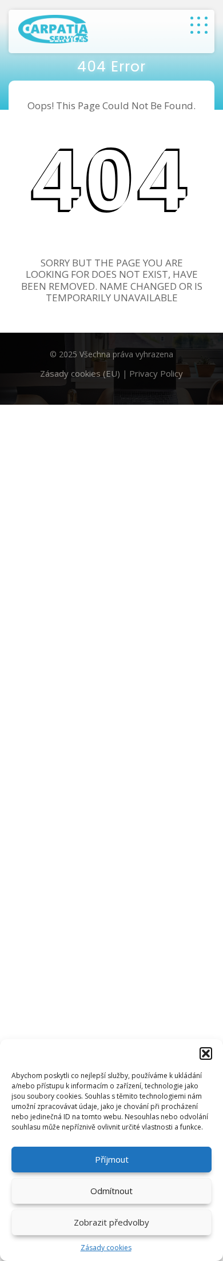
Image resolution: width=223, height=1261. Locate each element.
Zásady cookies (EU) (80, 373)
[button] (206, 1053)
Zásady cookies (106, 1247)
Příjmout (112, 1159)
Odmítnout (111, 1190)
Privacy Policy (156, 373)
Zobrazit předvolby (111, 1222)
